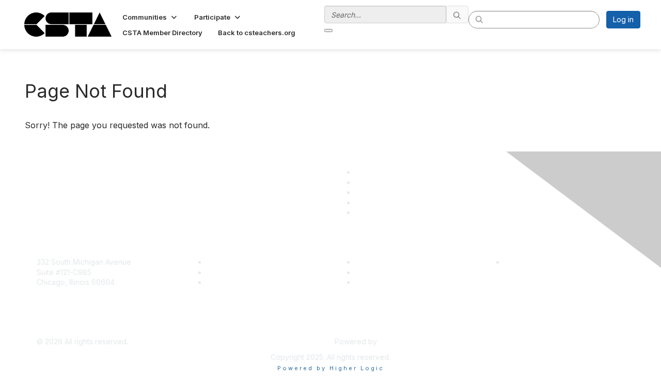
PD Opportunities (384, 272)
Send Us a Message (71, 326)
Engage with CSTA (238, 282)
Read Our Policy (532, 261)
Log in (623, 19)
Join (214, 261)
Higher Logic (400, 341)
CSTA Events (377, 261)
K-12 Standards (380, 282)
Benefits (220, 272)
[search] (457, 14)
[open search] (328, 30)
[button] (150, 17)
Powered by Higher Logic (330, 368)
